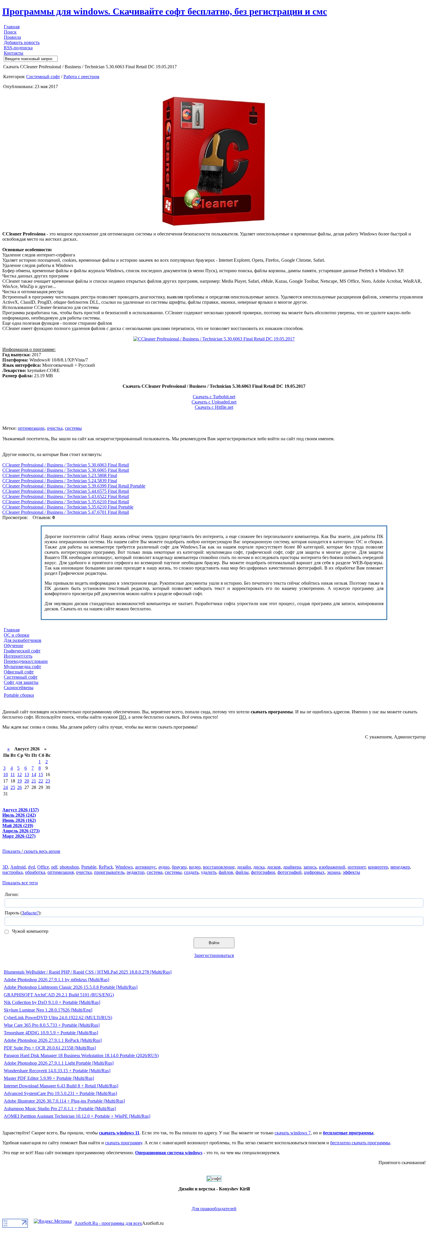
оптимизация (60, 872)
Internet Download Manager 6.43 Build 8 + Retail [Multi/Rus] (61, 1085)
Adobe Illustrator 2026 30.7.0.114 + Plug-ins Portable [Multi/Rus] (64, 1100)
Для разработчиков (22, 640)
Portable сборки (19, 695)
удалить (208, 872)
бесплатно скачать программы (360, 1142)
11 (12, 774)
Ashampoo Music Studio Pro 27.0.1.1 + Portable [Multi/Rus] (60, 1108)
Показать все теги (20, 882)
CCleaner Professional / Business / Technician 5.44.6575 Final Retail (65, 491)
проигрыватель (109, 872)
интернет (357, 867)
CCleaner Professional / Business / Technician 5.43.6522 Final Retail (65, 496)
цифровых (314, 872)
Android (18, 867)
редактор (135, 872)
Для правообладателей (214, 1208)
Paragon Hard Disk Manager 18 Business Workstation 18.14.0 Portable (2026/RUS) (81, 1055)
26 (19, 787)
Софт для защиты (21, 682)
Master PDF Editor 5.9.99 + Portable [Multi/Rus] (49, 1078)
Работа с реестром (81, 76)
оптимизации (31, 428)
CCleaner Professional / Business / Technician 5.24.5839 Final (59, 480)
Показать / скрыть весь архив (31, 851)
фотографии (263, 872)
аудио (163, 867)
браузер (179, 867)
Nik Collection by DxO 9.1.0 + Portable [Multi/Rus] (52, 1002)
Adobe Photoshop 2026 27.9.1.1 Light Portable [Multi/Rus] (59, 1063)
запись (309, 867)
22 (40, 780)
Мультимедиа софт (22, 666)
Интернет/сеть (18, 656)
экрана (333, 872)
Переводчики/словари (26, 661)
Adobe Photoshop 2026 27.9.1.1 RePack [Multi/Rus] (53, 1040)
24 (5, 787)
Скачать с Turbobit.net (214, 396)
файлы (242, 872)
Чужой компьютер (29, 931)
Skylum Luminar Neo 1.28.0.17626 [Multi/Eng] (48, 1009)
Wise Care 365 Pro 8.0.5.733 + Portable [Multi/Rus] (52, 1025)
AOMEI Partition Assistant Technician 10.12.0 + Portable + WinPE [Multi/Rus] (77, 1116)
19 (19, 780)
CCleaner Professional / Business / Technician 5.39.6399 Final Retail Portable (73, 485)
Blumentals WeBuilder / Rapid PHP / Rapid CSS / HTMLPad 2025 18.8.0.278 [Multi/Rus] (87, 972)
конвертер (378, 867)
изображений (332, 867)
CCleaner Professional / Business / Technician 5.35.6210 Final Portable (67, 506)
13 (26, 774)
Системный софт (43, 76)
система (154, 872)
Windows (124, 867)
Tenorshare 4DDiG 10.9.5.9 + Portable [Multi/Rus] (51, 1032)
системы (73, 428)
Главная (12, 26)
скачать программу (123, 1142)
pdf (54, 867)
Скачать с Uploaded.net (214, 401)
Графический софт (22, 650)
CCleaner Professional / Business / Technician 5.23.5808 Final (59, 475)
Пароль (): (23, 912)
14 (33, 774)
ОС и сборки (16, 635)
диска (259, 867)
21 (33, 780)
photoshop (69, 867)
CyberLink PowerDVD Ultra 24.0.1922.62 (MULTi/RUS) (58, 1017)
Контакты (13, 52)
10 (5, 774)
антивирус (145, 867)
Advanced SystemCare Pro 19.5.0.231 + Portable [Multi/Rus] (60, 1093)
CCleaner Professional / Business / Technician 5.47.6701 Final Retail (65, 512)
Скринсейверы (18, 687)
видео (195, 867)
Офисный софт (19, 671)
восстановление (219, 867)
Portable (88, 867)
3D (5, 867)
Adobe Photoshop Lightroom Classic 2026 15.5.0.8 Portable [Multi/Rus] (70, 987)
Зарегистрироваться (214, 955)
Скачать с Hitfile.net (214, 407)
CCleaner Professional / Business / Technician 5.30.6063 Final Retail (65, 464)
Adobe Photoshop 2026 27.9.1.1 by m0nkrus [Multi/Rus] (56, 979)
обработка (35, 872)
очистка (55, 428)
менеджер (400, 867)
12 (19, 774)
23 (47, 780)
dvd (31, 867)
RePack (106, 867)
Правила (12, 37)
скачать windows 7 (293, 1132)
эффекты (351, 872)
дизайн (244, 867)
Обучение (13, 645)
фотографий (289, 872)
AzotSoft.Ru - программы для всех (108, 1223)
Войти (214, 943)
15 (40, 774)
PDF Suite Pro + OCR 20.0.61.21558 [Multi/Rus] (50, 1047)
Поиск (10, 31)
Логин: (12, 894)
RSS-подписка (18, 47)
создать (191, 872)
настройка (12, 872)
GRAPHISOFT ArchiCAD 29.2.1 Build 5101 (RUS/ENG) (59, 994)
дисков (274, 867)
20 (26, 780)
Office (43, 867)
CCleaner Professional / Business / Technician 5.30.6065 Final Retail (65, 470)
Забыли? (30, 912)
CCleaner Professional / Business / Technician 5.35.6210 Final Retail (65, 501)
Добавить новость (22, 42)
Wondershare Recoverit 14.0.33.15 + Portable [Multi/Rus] (57, 1070)
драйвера (292, 867)
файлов (226, 872)
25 (12, 787)
